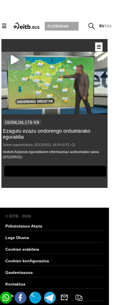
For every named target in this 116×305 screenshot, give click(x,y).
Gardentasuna (19, 272)
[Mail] (64, 298)
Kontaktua (15, 284)
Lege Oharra (17, 237)
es (109, 26)
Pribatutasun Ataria (23, 226)
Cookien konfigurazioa (27, 261)
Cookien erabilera (22, 249)
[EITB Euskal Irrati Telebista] (25, 25)
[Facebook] (20, 298)
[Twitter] (35, 298)
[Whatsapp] (6, 298)
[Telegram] (50, 298)
